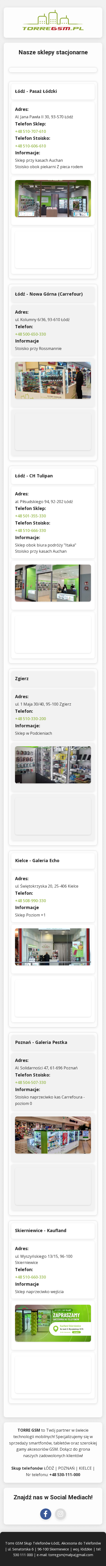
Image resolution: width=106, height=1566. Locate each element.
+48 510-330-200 (30, 718)
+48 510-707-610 (30, 131)
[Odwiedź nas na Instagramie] (60, 1514)
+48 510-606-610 (30, 146)
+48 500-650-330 (30, 334)
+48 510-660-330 (30, 1277)
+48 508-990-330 (30, 900)
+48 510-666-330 (30, 530)
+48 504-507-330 (30, 1082)
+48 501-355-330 (30, 516)
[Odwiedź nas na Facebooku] (45, 1514)
